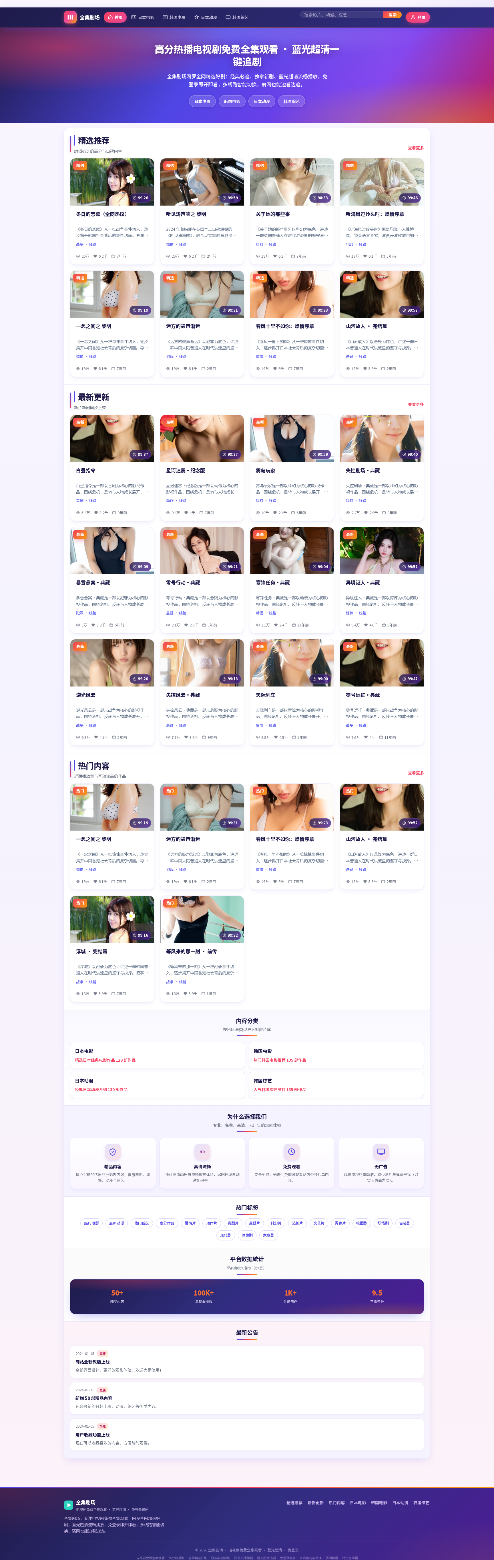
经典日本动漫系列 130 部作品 (101, 1089)
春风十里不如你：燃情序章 (285, 326)
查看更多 (416, 148)
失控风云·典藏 (183, 695)
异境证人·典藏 (363, 582)
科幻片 (276, 1223)
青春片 (340, 1223)
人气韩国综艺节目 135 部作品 (280, 1089)
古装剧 (404, 1223)
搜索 (393, 14)
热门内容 (337, 1502)
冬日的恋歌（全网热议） (103, 214)
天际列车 (265, 695)
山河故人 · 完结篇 (366, 326)
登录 (421, 17)
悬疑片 (254, 1223)
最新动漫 (116, 1223)
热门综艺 (141, 1223)
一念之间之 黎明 (93, 326)
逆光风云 (85, 695)
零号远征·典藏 (363, 695)
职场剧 (383, 1223)
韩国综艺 (240, 17)
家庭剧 (268, 1235)
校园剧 (361, 1223)
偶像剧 (247, 1235)
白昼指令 (85, 470)
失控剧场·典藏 (363, 470)
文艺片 (318, 1223)
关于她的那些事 (273, 214)
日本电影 (146, 17)
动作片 (211, 1223)
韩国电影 (178, 17)
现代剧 (225, 1235)
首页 (119, 17)
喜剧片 (233, 1223)
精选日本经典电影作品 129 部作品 (105, 1060)
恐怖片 (297, 1223)
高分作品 (167, 1223)
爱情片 (190, 1223)
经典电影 (91, 1223)
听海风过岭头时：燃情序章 (375, 214)
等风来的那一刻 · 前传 (191, 951)
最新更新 (316, 1502)
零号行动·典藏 (183, 582)
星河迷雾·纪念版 (185, 470)
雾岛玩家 (265, 470)
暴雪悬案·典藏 (93, 582)
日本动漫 (209, 17)
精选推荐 (294, 1502)
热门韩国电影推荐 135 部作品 (280, 1060)
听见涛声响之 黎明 (186, 214)
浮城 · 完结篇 (91, 951)
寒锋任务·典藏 (273, 582)
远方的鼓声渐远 (183, 326)
